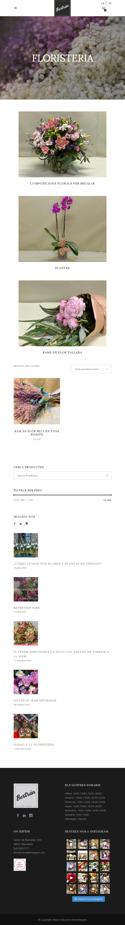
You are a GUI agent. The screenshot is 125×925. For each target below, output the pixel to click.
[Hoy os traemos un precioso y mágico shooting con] (82, 878)
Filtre (107, 500)
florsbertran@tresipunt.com (29, 852)
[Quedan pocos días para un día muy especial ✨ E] (82, 855)
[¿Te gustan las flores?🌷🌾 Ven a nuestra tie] (82, 889)
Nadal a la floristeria (34, 744)
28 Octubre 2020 (21, 704)
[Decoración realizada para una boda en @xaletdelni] (105, 844)
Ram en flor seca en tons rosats (37, 432)
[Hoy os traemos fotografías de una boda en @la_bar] (105, 855)
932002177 (22, 848)
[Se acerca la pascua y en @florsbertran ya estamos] (71, 889)
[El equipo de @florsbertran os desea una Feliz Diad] (71, 866)
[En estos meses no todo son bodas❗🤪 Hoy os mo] (94, 855)
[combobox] (91, 369)
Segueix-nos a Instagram (90, 898)
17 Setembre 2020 (22, 660)
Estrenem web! (27, 608)
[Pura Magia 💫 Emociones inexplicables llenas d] (71, 855)
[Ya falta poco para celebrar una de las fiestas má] (71, 878)
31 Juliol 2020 (20, 567)
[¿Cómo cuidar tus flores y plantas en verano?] (62, 545)
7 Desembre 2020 (22, 748)
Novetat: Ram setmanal (35, 700)
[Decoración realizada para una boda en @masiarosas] (71, 844)
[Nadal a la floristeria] (62, 726)
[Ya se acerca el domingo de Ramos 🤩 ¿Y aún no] (105, 878)
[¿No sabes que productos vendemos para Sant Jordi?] (82, 866)
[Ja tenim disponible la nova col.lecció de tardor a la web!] (62, 633)
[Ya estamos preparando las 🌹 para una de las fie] (105, 866)
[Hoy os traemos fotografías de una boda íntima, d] (105, 889)
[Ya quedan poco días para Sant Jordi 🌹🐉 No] (94, 866)
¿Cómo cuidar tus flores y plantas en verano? (57, 564)
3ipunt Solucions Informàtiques (70, 919)
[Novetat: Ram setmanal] (62, 682)
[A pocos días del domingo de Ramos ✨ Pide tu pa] (94, 878)
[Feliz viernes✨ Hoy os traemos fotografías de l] (82, 844)
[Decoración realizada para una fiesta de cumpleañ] (94, 844)
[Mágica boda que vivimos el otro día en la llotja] (94, 889)
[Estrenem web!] (62, 589)
